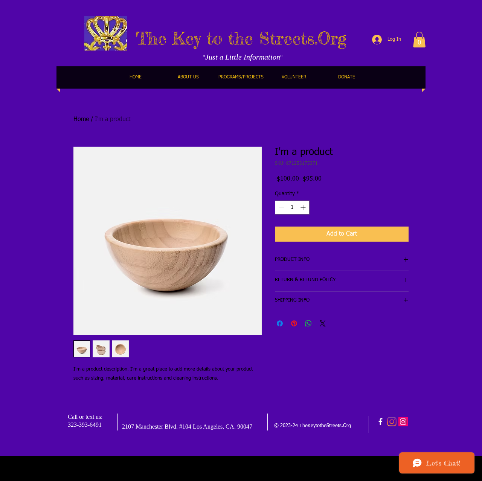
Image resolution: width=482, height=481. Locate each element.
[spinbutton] (292, 207)
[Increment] (303, 207)
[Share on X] (322, 323)
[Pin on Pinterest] (294, 323)
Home (81, 119)
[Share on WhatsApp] (308, 323)
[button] (419, 39)
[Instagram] (392, 421)
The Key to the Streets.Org (241, 38)
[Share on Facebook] (279, 323)
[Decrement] (280, 207)
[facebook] (380, 421)
